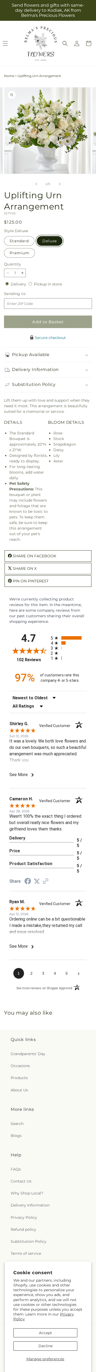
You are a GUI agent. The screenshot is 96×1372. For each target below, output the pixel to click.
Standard (19, 241)
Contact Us (21, 1181)
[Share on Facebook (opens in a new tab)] (28, 881)
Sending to (23, 294)
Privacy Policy (24, 1217)
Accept (45, 1332)
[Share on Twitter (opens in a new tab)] (37, 881)
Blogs (16, 1135)
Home (9, 76)
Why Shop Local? (27, 1193)
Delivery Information (30, 1205)
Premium (19, 253)
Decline (45, 1345)
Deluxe (49, 241)
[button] (65, 43)
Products (19, 1077)
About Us (19, 1090)
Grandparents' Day (28, 1053)
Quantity (12, 264)
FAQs (16, 1169)
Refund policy (23, 1229)
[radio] (69, 638)
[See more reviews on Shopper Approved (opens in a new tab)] (46, 881)
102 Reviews (32, 659)
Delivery (19, 284)
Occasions (20, 1065)
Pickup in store (48, 284)
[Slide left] (36, 184)
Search (17, 1123)
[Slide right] (60, 184)
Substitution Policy (28, 1241)
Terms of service (26, 1253)
